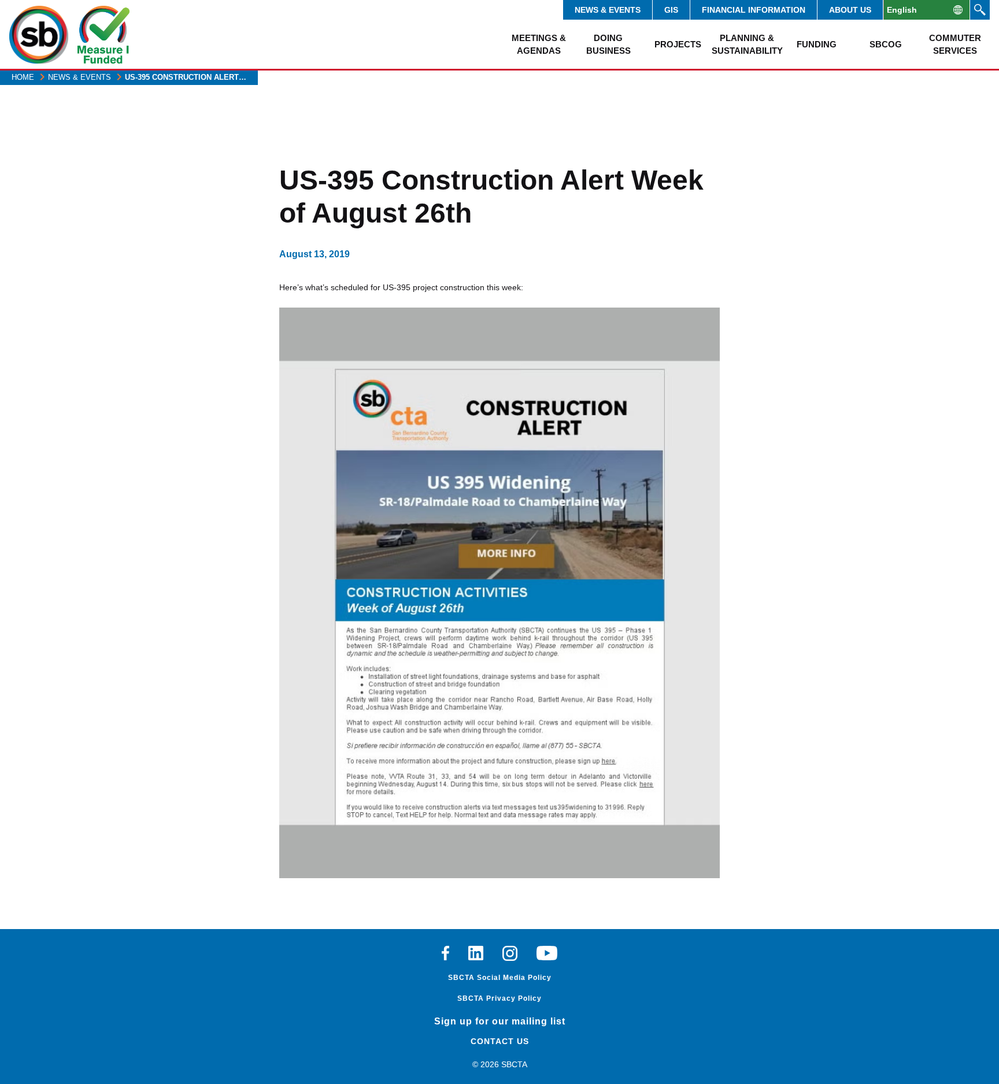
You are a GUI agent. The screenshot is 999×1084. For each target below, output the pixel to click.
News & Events (608, 9)
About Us (850, 9)
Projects (677, 44)
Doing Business (608, 44)
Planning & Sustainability (747, 44)
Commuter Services (955, 44)
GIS (671, 9)
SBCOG (886, 44)
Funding (817, 44)
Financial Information (753, 9)
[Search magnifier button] (980, 10)
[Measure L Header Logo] (103, 34)
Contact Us (500, 1041)
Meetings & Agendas (539, 44)
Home (23, 77)
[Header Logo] (38, 34)
